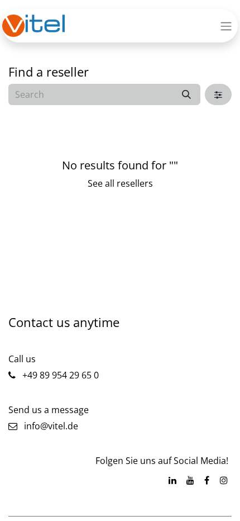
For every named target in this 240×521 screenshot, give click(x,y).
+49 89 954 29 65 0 (59, 375)
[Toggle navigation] (226, 25)
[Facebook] (207, 480)
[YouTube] (190, 480)
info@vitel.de (47, 426)
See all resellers (120, 183)
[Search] (186, 94)
